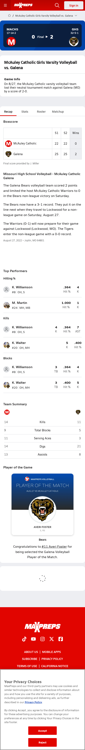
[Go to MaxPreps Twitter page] (51, 639)
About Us (31, 652)
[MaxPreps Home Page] (9, 15)
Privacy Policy (52, 659)
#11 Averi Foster (54, 546)
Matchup (58, 111)
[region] (42, 709)
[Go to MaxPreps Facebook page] (60, 639)
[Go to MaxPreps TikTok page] (24, 639)
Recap (8, 111)
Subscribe (29, 659)
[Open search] (57, 5)
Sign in (73, 5)
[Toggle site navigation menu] (5, 5)
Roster (41, 111)
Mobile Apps (51, 652)
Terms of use (27, 666)
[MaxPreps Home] (23, 5)
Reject (43, 742)
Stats (24, 111)
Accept (42, 731)
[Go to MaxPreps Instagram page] (42, 639)
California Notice (54, 666)
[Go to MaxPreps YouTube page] (33, 639)
